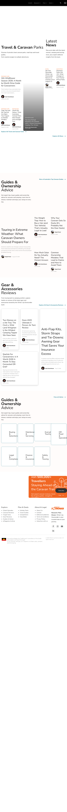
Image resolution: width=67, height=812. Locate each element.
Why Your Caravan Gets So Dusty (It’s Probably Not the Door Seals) (58, 223)
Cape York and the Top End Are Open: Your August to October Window (5, 115)
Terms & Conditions (43, 517)
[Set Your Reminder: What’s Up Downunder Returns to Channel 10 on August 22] (50, 64)
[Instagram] (57, 526)
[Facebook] (53, 526)
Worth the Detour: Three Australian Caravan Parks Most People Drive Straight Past (16, 115)
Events (47, 69)
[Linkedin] (53, 531)
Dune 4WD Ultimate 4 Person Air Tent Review (29, 324)
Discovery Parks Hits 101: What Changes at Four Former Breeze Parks (60, 75)
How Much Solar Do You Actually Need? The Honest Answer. (41, 256)
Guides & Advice (8, 519)
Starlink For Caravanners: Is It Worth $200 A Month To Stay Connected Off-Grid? (10, 360)
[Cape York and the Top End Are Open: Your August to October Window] (6, 104)
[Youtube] (62, 526)
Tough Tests (7, 515)
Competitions (24, 515)
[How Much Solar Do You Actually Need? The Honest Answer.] (41, 245)
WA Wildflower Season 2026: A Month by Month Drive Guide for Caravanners (11, 82)
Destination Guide (5, 76)
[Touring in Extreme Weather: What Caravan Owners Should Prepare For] (17, 216)
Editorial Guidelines (43, 515)
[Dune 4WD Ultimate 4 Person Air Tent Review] (29, 313)
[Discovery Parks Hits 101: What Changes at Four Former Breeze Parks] (61, 64)
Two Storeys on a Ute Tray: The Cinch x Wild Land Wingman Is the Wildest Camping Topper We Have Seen (10, 328)
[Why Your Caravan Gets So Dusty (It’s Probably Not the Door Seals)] (58, 211)
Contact (39, 513)
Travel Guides (24, 513)
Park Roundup (15, 108)
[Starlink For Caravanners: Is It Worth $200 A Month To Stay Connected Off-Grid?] (30, 357)
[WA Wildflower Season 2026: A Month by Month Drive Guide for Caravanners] (11, 67)
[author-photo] (3, 96)
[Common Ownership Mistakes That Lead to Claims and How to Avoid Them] (58, 245)
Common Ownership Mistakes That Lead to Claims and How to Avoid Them (57, 258)
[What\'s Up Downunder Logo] (12, 3)
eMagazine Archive (9, 521)
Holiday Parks (24, 510)
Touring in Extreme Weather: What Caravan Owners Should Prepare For (14, 236)
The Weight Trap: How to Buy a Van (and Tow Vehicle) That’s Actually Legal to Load (41, 224)
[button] (60, 3)
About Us (40, 510)
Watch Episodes (8, 510)
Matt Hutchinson (9, 96)
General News (59, 69)
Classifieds (23, 517)
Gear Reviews (7, 517)
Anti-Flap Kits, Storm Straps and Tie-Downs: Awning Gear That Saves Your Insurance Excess (52, 341)
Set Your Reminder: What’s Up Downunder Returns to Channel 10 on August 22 (50, 76)
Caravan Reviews (8, 513)
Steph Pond (48, 87)
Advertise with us (42, 521)
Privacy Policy (41, 519)
